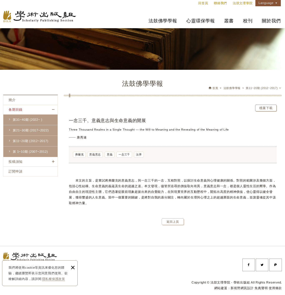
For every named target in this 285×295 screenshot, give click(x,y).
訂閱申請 (16, 171)
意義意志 (95, 154)
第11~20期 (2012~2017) (261, 88)
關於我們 (271, 20)
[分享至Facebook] (248, 265)
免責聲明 (261, 288)
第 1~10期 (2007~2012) (30, 151)
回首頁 (203, 3)
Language (266, 3)
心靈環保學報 (200, 20)
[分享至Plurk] (275, 265)
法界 (139, 154)
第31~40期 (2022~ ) (27, 119)
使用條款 (275, 288)
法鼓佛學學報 (163, 20)
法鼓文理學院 (39, 16)
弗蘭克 (79, 154)
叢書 (229, 20)
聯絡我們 (220, 3)
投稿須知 (16, 161)
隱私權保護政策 (53, 279)
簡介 (12, 100)
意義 (110, 154)
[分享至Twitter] (262, 265)
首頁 (215, 88)
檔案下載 (266, 108)
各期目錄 (16, 109)
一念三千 (124, 154)
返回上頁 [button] (172, 221)
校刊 (248, 20)
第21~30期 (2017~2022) (31, 130)
